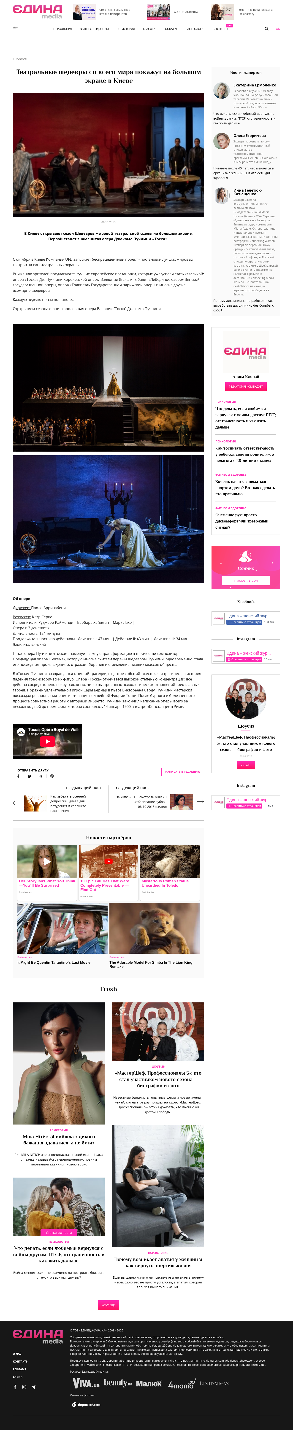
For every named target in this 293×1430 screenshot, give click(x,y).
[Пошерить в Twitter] (29, 776)
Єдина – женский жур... (248, 616)
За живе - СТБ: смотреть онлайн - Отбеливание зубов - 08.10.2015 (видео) (141, 802)
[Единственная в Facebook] (15, 1387)
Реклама (19, 1369)
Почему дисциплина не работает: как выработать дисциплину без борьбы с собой (243, 305)
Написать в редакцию (182, 772)
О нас (17, 1354)
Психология (59, 1242)
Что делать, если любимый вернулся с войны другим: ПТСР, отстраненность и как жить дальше (59, 1255)
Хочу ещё (108, 1305)
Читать (246, 765)
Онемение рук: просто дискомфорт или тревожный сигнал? (241, 521)
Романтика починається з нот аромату (255, 12)
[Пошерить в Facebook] (18, 776)
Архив (17, 1377)
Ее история (59, 1130)
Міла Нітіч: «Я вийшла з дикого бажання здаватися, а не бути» (59, 1140)
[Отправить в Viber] (50, 776)
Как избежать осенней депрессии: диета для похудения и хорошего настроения (68, 803)
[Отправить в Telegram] (40, 776)
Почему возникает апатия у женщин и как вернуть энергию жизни (158, 1263)
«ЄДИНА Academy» (186, 11)
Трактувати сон (246, 580)
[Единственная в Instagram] (24, 1387)
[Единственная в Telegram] (33, 1387)
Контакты (20, 1361)
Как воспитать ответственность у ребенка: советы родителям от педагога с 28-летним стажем (245, 454)
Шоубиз (158, 1066)
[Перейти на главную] (37, 11)
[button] (267, 29)
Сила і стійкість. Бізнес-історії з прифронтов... (115, 12)
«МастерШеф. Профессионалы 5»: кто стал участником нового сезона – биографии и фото (158, 1080)
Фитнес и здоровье (230, 475)
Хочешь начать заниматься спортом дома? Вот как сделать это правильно (245, 488)
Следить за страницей (246, 622)
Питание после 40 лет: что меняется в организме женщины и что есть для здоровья (243, 173)
